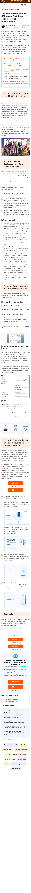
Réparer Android (10, 759)
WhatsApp (23, 745)
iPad (25, 764)
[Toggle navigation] (27, 5)
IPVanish (5, 259)
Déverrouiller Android (10, 745)
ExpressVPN (6, 236)
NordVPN (5, 223)
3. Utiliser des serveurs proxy (11, 78)
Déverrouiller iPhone (19, 27)
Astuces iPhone (7, 750)
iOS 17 (6, 764)
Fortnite (16, 103)
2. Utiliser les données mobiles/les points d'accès (15, 76)
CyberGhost (6, 270)
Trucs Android (22, 759)
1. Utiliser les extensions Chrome (11, 74)
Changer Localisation (21, 750)
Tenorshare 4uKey (15, 633)
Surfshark (6, 247)
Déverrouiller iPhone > (14, 9)
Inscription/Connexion (11, 699)
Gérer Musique (15, 768)
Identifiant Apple (16, 764)
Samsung (8, 754)
